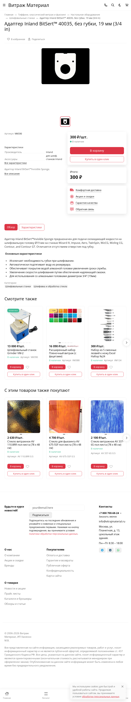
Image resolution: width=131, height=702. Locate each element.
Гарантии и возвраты (59, 560)
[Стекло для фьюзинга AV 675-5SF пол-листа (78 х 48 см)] (65, 416)
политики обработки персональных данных (53, 533)
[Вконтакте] (110, 550)
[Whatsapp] (118, 550)
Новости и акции (15, 588)
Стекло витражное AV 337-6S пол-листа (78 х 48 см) (107, 443)
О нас (8, 549)
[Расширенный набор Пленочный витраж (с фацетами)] (65, 325)
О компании (12, 555)
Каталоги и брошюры (17, 598)
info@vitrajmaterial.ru (112, 521)
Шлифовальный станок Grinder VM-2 (21, 351)
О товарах (11, 582)
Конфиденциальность (60, 570)
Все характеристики (15, 162)
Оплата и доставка (58, 555)
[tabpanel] (65, 262)
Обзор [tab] (11, 227)
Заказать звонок (108, 516)
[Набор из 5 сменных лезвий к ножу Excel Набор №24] (107, 325)
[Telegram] (102, 550)
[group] (65, 81)
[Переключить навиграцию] (4, 5)
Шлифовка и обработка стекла (50, 286)
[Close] (122, 686)
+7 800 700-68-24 (109, 513)
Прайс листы (12, 593)
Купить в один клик (97, 159)
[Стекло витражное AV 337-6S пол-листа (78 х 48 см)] (107, 416)
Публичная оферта (58, 565)
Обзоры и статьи (15, 604)
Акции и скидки (13, 560)
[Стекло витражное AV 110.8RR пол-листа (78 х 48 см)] (23, 416)
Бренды (9, 565)
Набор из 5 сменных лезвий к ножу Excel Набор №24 (103, 353)
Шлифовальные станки (18, 286)
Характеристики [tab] (32, 227)
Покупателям (55, 549)
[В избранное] (27, 367)
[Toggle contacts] (106, 5)
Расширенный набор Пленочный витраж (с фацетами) (62, 353)
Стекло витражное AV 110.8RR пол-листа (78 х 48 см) (23, 444)
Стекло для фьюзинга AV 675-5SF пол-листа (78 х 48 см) (65, 444)
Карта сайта (54, 575)
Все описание (12, 173)
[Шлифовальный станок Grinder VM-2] (23, 325)
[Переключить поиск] (113, 5)
